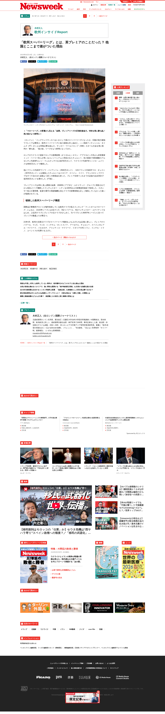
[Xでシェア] (32, 61)
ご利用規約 (50, 668)
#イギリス (35, 16)
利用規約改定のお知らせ (28, 643)
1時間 (118, 93)
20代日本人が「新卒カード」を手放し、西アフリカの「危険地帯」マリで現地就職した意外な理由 (129, 155)
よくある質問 (111, 663)
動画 (129, 5)
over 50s (91, 629)
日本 (84, 9)
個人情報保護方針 (76, 668)
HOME (22, 343)
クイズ (81, 629)
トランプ (24, 629)
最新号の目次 (57, 578)
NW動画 (72, 629)
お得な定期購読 (138, 1)
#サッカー (52, 16)
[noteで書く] (53, 61)
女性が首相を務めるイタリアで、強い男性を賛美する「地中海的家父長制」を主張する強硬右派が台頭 (56, 286)
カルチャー (108, 9)
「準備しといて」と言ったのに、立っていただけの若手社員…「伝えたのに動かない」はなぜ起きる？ (129, 202)
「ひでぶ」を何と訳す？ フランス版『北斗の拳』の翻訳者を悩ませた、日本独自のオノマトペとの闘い (129, 121)
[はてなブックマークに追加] (42, 61)
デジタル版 (56, 574)
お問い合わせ (99, 663)
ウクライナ (44, 629)
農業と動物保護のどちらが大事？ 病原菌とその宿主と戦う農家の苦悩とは (47, 296)
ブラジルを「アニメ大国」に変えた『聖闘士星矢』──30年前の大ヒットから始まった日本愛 (129, 133)
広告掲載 (89, 663)
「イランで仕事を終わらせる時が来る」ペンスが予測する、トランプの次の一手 (129, 144)
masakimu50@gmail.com (42, 333)
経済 (78, 9)
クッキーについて (62, 668)
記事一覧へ (25, 303)
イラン (62, 629)
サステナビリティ (139, 9)
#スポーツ (44, 16)
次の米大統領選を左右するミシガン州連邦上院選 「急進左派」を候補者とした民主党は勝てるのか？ (56, 290)
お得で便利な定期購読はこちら (64, 570)
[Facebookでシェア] (23, 61)
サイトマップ (114, 668)
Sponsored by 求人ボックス (136, 433)
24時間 (128, 93)
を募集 (125, 648)
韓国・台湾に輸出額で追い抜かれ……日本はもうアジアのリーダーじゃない (129, 99)
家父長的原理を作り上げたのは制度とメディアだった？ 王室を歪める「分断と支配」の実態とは (55, 293)
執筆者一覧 (111, 5)
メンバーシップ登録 (77, 663)
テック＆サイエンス (95, 9)
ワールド (70, 9)
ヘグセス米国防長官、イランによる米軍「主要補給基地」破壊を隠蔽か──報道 (129, 190)
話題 (129, 9)
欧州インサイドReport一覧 (36, 343)
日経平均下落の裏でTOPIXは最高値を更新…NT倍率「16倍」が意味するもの (129, 167)
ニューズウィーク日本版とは (59, 663)
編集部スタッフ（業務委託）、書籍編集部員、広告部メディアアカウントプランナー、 (72, 648)
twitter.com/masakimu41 (42, 336)
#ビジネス (61, 16)
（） (38, 57)
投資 (101, 629)
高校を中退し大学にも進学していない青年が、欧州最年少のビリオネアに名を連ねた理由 (52, 283)
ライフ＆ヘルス (120, 9)
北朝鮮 (33, 629)
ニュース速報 (122, 5)
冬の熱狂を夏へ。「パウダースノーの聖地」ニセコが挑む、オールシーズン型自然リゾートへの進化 (129, 179)
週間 (137, 93)
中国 (54, 629)
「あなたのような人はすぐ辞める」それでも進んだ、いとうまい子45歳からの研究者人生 (129, 110)
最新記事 (103, 5)
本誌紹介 (125, 1)
